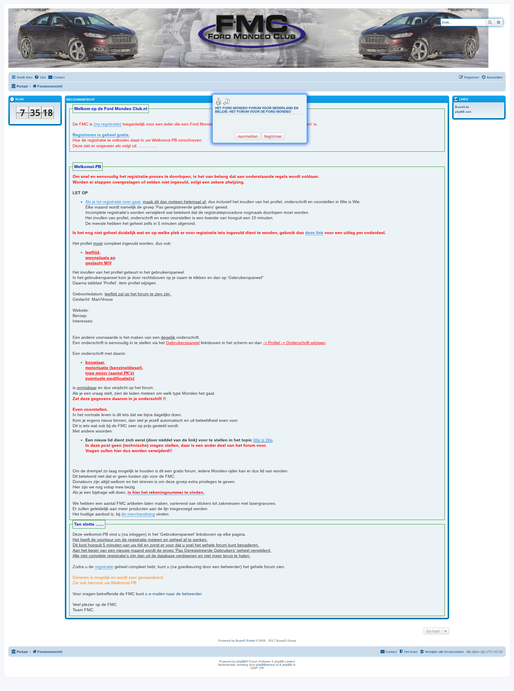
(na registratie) (107, 124)
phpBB (241, 661)
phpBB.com (463, 111)
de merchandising (138, 514)
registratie (104, 566)
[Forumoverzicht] (13, 11)
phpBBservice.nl (267, 664)
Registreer (273, 136)
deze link (314, 232)
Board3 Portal (245, 640)
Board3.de (462, 107)
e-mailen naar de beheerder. (176, 593)
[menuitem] (40, 77)
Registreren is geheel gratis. (101, 134)
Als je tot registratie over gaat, (113, 201)
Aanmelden (248, 136)
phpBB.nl (288, 664)
